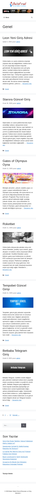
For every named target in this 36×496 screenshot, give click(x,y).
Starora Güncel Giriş (16, 99)
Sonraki (15, 415)
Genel (7, 89)
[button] (31, 17)
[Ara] (23, 425)
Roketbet (9, 224)
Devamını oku (27, 84)
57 (11, 415)
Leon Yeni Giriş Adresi (17, 38)
